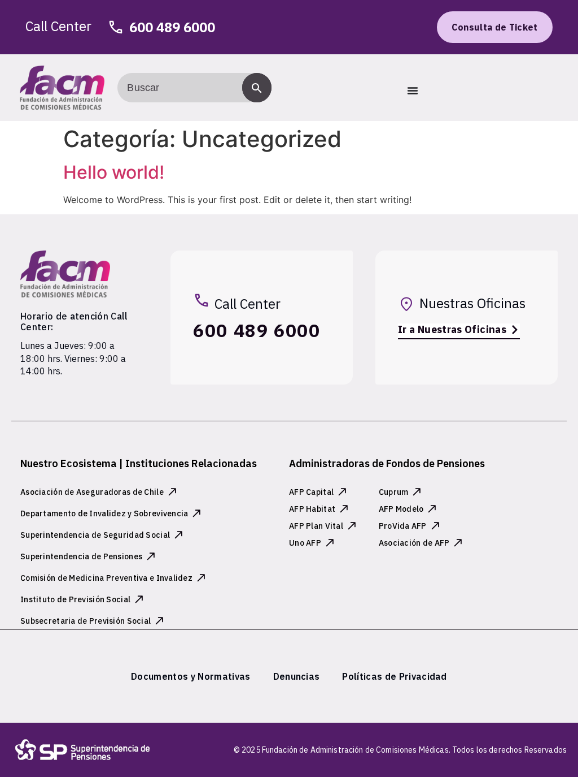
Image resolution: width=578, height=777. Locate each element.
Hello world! (113, 172)
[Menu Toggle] (412, 90)
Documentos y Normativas (190, 676)
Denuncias (296, 676)
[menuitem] (190, 676)
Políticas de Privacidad (394, 676)
